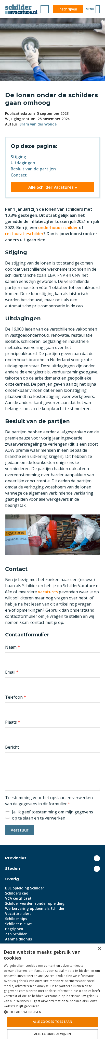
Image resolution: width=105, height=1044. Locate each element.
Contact (19, 175)
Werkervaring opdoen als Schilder (34, 908)
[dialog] (52, 994)
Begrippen (14, 928)
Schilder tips (16, 918)
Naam (12, 647)
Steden (12, 868)
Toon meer (97, 858)
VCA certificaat (18, 898)
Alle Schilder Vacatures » (52, 187)
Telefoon (15, 697)
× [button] (99, 949)
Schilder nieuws (18, 923)
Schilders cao (16, 893)
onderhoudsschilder (58, 227)
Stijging (18, 156)
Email (12, 672)
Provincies (16, 858)
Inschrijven (67, 9)
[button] (52, 1012)
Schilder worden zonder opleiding (34, 903)
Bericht (12, 747)
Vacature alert (18, 913)
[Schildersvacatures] (21, 9)
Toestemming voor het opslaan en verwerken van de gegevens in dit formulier (49, 801)
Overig (12, 878)
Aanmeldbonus (18, 939)
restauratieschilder (24, 233)
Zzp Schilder (16, 934)
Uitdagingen (23, 163)
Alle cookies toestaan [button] (52, 1022)
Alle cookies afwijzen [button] (52, 1034)
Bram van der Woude (38, 124)
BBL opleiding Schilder (24, 888)
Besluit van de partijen (33, 169)
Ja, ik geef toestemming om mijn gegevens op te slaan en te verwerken (52, 815)
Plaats (12, 722)
